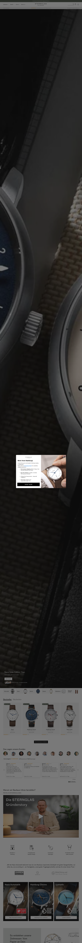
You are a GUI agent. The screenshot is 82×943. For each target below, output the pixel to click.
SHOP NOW (28, 484)
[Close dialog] (64, 456)
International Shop (28, 465)
